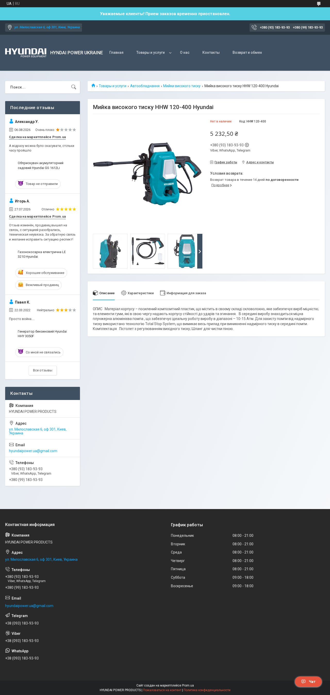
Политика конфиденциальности (207, 690)
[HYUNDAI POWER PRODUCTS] (25, 52)
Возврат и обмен (247, 52)
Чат (312, 682)
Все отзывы (42, 370)
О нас (184, 52)
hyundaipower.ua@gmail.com (33, 451)
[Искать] (74, 87)
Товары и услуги (150, 52)
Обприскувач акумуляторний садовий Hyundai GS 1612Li (40, 165)
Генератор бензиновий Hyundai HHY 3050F (42, 333)
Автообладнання (145, 86)
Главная (116, 52)
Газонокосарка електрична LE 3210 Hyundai (42, 254)
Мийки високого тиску (182, 86)
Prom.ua (188, 685)
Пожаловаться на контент (162, 690)
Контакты (211, 52)
